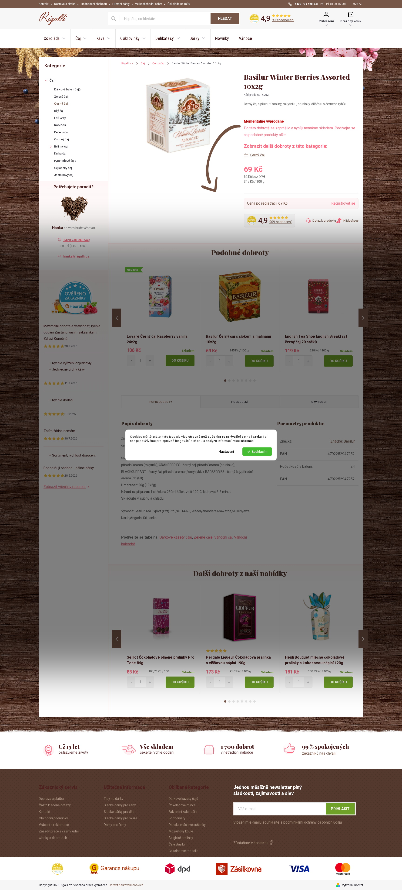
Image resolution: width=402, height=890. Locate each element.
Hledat (225, 18)
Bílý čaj (59, 111)
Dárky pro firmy (115, 825)
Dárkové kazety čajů (175, 537)
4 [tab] (238, 380)
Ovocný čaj (61, 139)
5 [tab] (242, 380)
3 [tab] (233, 380)
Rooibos (60, 125)
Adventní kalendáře (183, 812)
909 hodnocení (283, 20)
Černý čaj (61, 103)
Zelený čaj (61, 96)
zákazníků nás (318, 753)
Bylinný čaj (61, 146)
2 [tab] (229, 380)
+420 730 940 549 (76, 240)
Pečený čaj (61, 132)
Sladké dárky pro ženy (120, 805)
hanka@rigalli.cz (76, 256)
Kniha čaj (60, 153)
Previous (116, 318)
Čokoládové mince (182, 805)
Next (363, 318)
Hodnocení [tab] (239, 402)
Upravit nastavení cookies (126, 885)
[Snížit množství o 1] (131, 360)
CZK (355, 4)
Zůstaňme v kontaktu (250, 843)
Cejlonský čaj (63, 168)
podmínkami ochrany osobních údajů (312, 822)
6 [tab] (246, 380)
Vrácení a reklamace (54, 825)
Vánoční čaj (223, 537)
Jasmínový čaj (63, 175)
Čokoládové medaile (183, 851)
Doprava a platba (64, 4)
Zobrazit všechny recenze (65, 487)
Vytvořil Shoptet (352, 885)
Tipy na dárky (113, 799)
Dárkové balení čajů (67, 89)
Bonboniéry (177, 818)
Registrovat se (343, 203)
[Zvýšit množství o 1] (150, 360)
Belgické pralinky (181, 838)
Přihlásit (340, 809)
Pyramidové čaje (65, 160)
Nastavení (226, 452)
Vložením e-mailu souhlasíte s (287, 822)
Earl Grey (60, 118)
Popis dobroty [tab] (160, 402)
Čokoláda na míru (179, 4)
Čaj (52, 80)
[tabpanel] (160, 318)
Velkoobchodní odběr (148, 4)
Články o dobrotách (53, 838)
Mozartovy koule (181, 831)
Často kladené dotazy (55, 805)
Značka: (342, 441)
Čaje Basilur (177, 844)
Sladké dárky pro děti (119, 812)
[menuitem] (54, 38)
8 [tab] (254, 380)
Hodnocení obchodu (94, 4)
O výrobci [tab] (319, 402)
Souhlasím (259, 452)
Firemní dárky (121, 4)
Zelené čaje (203, 537)
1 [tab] (225, 380)
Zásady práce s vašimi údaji (59, 831)
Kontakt (44, 4)
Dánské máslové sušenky (187, 825)
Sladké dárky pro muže (120, 818)
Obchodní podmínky (53, 818)
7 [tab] (250, 380)
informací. (248, 441)
